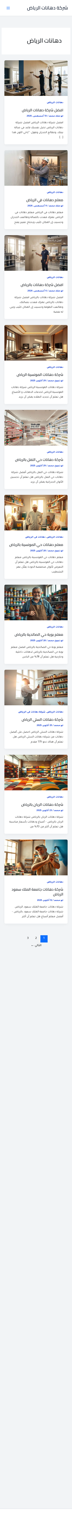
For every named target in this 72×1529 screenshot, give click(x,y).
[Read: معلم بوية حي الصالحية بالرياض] (35, 602)
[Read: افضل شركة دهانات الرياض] (35, 78)
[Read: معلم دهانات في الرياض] (35, 168)
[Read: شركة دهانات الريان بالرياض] (35, 772)
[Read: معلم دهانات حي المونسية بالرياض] (35, 513)
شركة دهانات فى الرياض (31, 712)
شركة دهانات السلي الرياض (42, 719)
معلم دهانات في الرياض (44, 199)
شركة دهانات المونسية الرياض (40, 374)
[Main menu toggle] (8, 8)
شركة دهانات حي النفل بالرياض (39, 459)
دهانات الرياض (55, 103)
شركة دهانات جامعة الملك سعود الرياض (37, 891)
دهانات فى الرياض (35, 537)
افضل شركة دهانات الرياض (42, 110)
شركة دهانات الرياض (47, 7)
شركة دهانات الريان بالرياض (42, 804)
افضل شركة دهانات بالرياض (42, 284)
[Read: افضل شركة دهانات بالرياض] (35, 253)
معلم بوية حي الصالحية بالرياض (39, 634)
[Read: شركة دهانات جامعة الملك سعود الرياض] (35, 857)
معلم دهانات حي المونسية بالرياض (36, 544)
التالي (36, 945)
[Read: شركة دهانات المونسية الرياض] (35, 342)
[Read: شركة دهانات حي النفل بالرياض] (35, 428)
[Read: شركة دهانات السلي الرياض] (35, 687)
